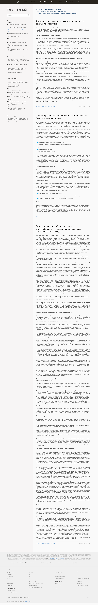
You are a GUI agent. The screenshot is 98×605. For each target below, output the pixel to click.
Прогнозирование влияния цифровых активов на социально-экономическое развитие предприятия (18, 120)
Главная (25, 1)
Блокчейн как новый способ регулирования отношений (15, 30)
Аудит (60, 1)
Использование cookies (24, 597)
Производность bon (33, 585)
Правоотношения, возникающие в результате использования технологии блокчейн (18, 49)
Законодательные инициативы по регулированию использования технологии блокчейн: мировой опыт (17, 44)
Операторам (9, 574)
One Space (31, 570)
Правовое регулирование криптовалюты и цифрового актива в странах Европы (18, 93)
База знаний (79, 583)
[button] (86, 106)
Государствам (9, 585)
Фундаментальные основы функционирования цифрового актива (18, 81)
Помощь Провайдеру (81, 587)
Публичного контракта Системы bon (57, 558)
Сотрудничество (69, 1)
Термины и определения (59, 578)
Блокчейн (56, 583)
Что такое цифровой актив (12, 592)
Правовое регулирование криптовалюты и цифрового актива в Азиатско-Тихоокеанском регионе (18, 108)
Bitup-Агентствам (10, 572)
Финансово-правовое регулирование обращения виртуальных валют (17, 65)
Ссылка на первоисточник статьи (45, 106)
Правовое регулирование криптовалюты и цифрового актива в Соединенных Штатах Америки (18, 103)
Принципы (79, 574)
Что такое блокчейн (10, 590)
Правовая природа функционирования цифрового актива (18, 85)
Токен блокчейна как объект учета (17, 27)
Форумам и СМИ (10, 583)
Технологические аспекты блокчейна (17, 24)
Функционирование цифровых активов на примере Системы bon (19, 89)
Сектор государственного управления (18, 33)
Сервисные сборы (58, 585)
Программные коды (58, 586)
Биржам (8, 578)
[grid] (63, 283)
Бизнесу (8, 570)
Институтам (9, 581)
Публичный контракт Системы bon (36, 583)
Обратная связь (28, 601)
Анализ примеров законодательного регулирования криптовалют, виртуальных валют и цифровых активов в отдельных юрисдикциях (18, 70)
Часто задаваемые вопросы (82, 585)
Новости (33, 1)
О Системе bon (43, 1)
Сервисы (53, 1)
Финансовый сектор (13, 36)
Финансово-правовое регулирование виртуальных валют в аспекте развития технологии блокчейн (18, 61)
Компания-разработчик (33, 589)
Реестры (56, 588)
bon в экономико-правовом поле (35, 587)
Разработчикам (10, 576)
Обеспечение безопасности (60, 576)
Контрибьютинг (80, 576)
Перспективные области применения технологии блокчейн (18, 39)
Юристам (9, 579)
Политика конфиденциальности (13, 597)
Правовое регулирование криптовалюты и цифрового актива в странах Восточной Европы (19, 98)
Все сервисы (31, 578)
